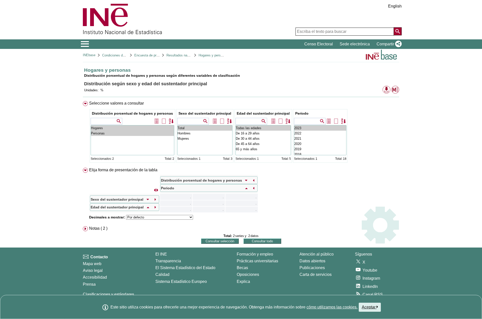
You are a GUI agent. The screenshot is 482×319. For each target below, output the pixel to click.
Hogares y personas (213, 55)
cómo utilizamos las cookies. (332, 307)
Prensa (89, 284)
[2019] (320, 149)
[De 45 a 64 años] (263, 143)
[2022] (320, 133)
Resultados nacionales (182, 55)
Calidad (162, 274)
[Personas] (132, 133)
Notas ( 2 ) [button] (98, 228)
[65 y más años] (263, 149)
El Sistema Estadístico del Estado (185, 268)
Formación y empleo (255, 254)
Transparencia (168, 261)
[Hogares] (132, 128)
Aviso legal (93, 270)
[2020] (320, 143)
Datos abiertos (312, 261)
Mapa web (92, 264)
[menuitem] (241, 133)
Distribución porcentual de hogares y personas (132, 113)
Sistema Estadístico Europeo (181, 281)
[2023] (320, 128)
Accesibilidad (95, 277)
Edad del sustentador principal (263, 113)
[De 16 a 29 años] (263, 133)
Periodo (302, 113)
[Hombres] (204, 133)
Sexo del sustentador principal (204, 113)
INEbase (89, 55)
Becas (242, 268)
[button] (388, 44)
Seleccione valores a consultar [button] (116, 103)
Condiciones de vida (117, 55)
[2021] (320, 138)
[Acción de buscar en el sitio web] (398, 31)
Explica (243, 281)
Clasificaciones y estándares (108, 294)
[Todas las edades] (263, 128)
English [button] (395, 6)
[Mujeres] (204, 138)
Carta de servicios (315, 274)
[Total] (204, 128)
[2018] (320, 154)
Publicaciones (312, 268)
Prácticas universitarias (257, 261)
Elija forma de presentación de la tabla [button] (123, 170)
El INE (161, 254)
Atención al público (316, 254)
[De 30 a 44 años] (263, 138)
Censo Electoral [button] (318, 44)
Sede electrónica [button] (355, 44)
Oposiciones (248, 274)
